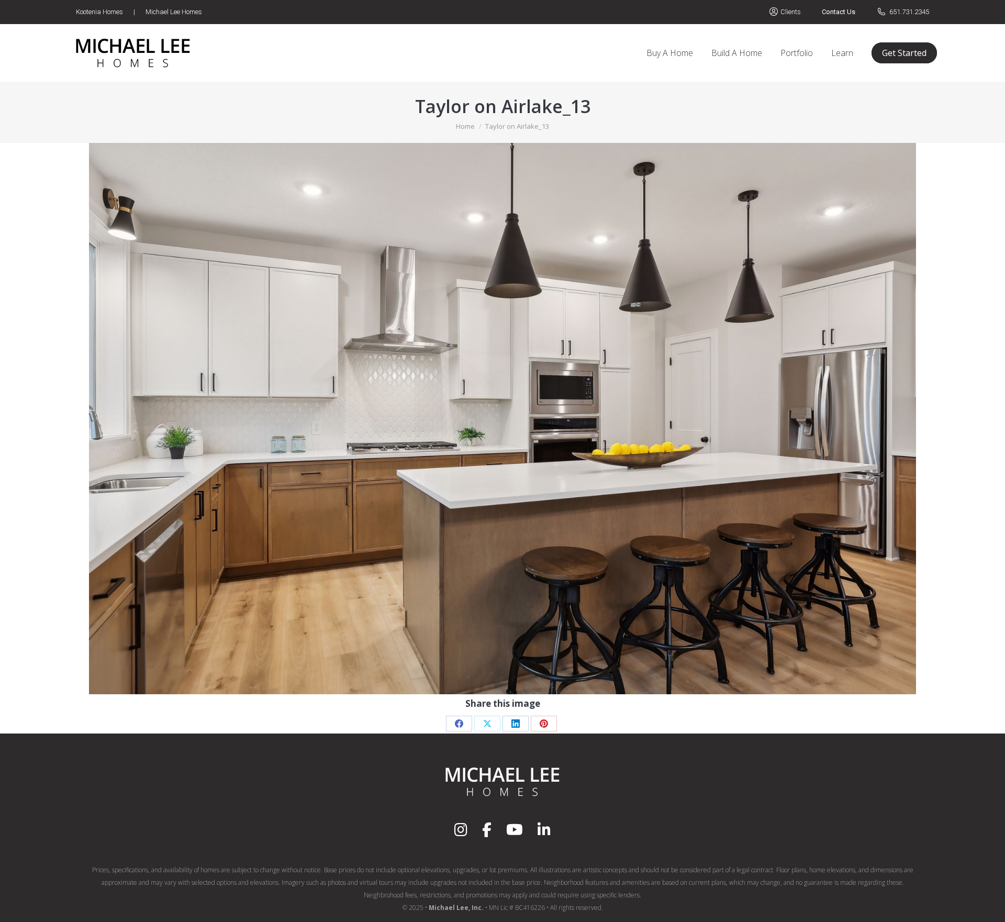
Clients (790, 12)
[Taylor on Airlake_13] (502, 418)
